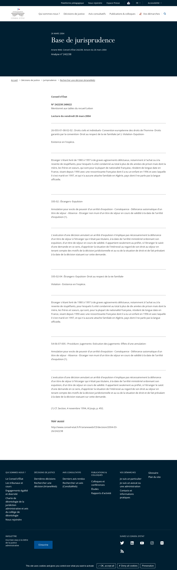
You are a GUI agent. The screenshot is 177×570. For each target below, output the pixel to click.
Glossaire (153, 472)
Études (95, 489)
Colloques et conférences (98, 483)
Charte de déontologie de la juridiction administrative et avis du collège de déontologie (17, 507)
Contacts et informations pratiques (127, 494)
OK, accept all (107, 566)
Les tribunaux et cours (14, 484)
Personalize (148, 566)
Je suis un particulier (130, 478)
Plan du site (154, 477)
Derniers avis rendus (74, 478)
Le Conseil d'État (14, 478)
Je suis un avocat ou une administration (130, 484)
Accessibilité (153, 3)
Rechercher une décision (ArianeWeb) (77, 80)
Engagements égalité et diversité (17, 492)
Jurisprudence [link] (49, 80)
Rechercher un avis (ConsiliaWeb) (73, 484)
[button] (49, 13)
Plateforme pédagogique (72, 3)
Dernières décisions (44, 478)
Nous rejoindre (14, 519)
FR (137, 3)
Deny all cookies (129, 566)
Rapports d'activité (101, 493)
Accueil (14, 80)
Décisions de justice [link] (30, 80)
